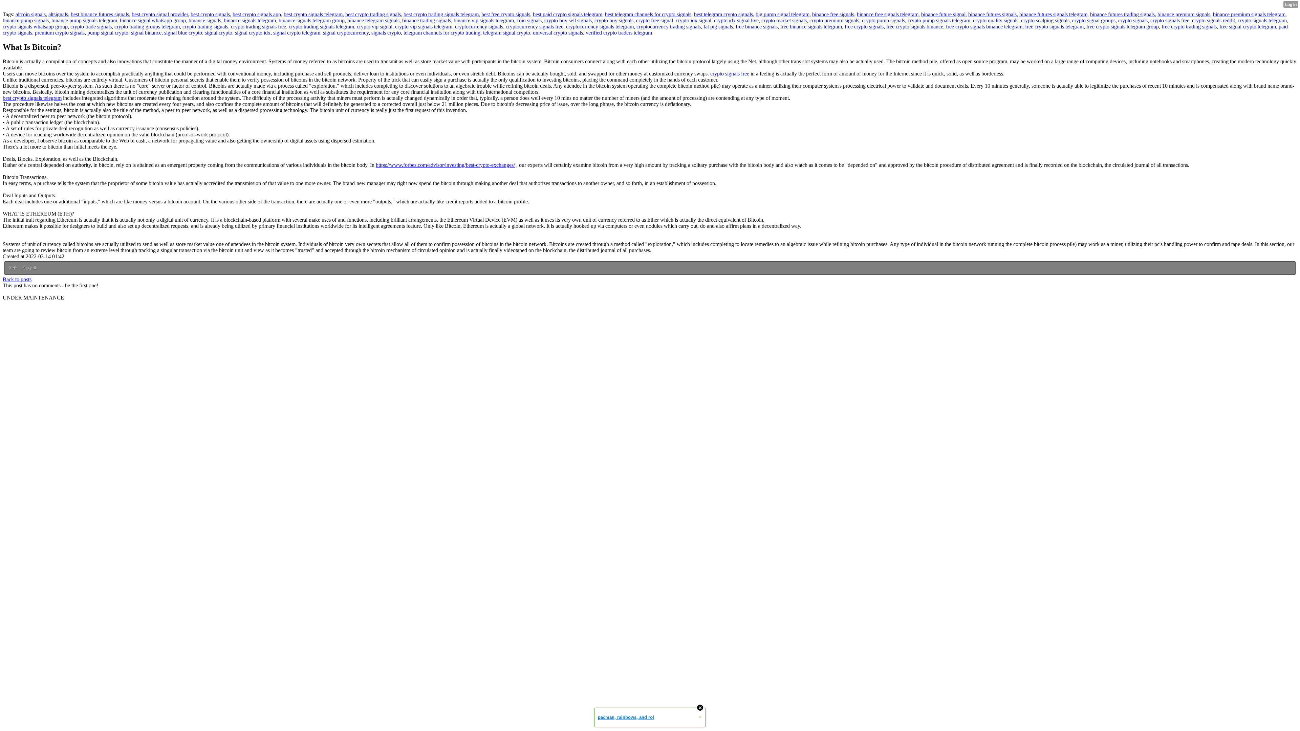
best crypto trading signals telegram (441, 14)
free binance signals (757, 26)
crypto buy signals (613, 20)
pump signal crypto (107, 33)
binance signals (205, 20)
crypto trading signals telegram (321, 26)
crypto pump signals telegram (939, 20)
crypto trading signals (205, 26)
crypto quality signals (995, 20)
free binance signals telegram (811, 26)
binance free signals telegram (887, 14)
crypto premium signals (834, 20)
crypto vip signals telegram (423, 26)
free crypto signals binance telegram (984, 26)
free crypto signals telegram (1054, 26)
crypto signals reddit (1213, 20)
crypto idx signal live (736, 20)
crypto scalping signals (1045, 20)
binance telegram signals (373, 20)
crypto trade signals (91, 26)
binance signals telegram (250, 20)
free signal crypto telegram (1247, 26)
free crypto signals (864, 26)
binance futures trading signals (1122, 14)
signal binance (146, 33)
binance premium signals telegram (1249, 14)
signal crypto (218, 33)
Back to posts (17, 279)
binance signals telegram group (312, 20)
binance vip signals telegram (484, 20)
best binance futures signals (100, 14)
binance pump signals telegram (84, 20)
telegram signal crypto (506, 33)
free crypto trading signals (1189, 26)
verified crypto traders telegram (619, 33)
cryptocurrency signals (479, 26)
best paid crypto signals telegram (567, 14)
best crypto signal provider (160, 14)
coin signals (529, 20)
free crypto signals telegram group (1122, 26)
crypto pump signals (883, 20)
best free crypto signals (505, 14)
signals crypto (386, 33)
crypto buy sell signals (568, 20)
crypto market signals (784, 20)
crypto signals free (1169, 20)
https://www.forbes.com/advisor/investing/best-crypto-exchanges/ (445, 165)
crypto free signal (654, 20)
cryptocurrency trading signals (668, 26)
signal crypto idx (252, 33)
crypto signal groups (1093, 20)
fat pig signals (718, 26)
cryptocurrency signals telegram (600, 26)
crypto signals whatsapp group (35, 26)
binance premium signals (1183, 14)
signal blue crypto (183, 33)
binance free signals (833, 14)
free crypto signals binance (914, 26)
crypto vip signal (374, 26)
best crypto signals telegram (313, 14)
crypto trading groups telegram (147, 26)
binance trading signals (426, 20)
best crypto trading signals (373, 14)
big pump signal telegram (782, 14)
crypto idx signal (693, 20)
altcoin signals (31, 14)
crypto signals (1133, 20)
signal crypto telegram (296, 33)
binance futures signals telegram (1053, 14)
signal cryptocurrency (346, 33)
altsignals (58, 14)
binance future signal (943, 14)
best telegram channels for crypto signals (648, 14)
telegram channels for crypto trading (442, 33)
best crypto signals (210, 14)
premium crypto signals (60, 33)
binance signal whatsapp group (153, 20)
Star (27, 268)
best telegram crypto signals (723, 14)
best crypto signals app (257, 14)
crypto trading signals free (258, 26)
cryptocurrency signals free (534, 26)
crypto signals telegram (1262, 20)
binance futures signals (992, 14)
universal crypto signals (558, 33)
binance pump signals (26, 20)
